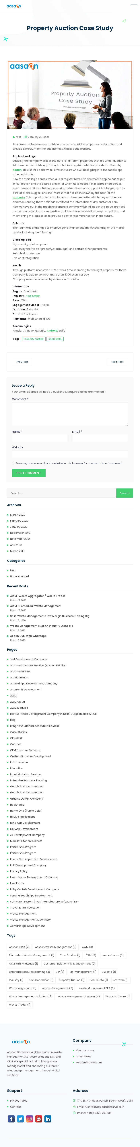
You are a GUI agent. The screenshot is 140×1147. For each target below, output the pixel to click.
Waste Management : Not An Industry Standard (41, 626)
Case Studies (18, 732)
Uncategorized (19, 576)
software (121, 980)
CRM (91, 955)
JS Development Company (27, 835)
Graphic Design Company (26, 798)
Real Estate (55, 339)
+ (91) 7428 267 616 (99, 1113)
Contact (15, 744)
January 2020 (18, 527)
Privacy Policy (18, 871)
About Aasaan (19, 677)
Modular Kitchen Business (26, 841)
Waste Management (23, 913)
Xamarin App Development (27, 926)
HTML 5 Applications (22, 817)
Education (16, 768)
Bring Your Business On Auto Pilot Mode (35, 726)
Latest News (83, 1056)
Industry (16, 980)
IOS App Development (24, 829)
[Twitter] (20, 1119)
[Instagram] (29, 1119)
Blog (12, 570)
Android (52, 330)
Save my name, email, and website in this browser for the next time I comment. (69, 463)
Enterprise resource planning (28, 780)
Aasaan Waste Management (56, 947)
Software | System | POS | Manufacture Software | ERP (44, 901)
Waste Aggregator (22, 988)
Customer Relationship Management (70, 963)
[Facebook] (11, 1119)
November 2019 (20, 539)
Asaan (17, 170)
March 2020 (17, 515)
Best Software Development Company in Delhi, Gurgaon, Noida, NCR (53, 714)
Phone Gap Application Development (33, 859)
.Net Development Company (28, 659)
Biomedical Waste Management (31, 955)
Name (17, 431)
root (18, 137)
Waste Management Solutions (30, 996)
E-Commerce (19, 762)
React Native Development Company (34, 877)
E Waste (109, 972)
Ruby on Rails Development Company (34, 889)
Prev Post (22, 362)
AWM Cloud (17, 702)
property (19, 197)
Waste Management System (79, 996)
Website (17, 447)
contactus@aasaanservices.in (104, 1107)
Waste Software (117, 996)
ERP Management (83, 972)
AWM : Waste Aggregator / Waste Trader (37, 596)
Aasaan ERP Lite (20, 671)
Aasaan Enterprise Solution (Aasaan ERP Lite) (38, 665)
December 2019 (20, 533)
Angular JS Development (26, 689)
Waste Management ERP (97, 988)
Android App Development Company (33, 683)
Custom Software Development (30, 756)
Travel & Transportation (25, 907)
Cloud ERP (16, 738)
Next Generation (41, 980)
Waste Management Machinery (30, 919)
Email (77, 431)
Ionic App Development (25, 823)
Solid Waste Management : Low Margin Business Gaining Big (49, 616)
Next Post (117, 362)
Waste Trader (19, 1004)
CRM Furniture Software (25, 750)
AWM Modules (19, 708)
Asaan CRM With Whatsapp (28, 636)
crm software (113, 955)
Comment (20, 399)
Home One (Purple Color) (26, 811)
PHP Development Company (28, 865)
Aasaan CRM (19, 947)
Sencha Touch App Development (31, 895)
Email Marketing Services (26, 774)
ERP (60, 972)
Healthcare (17, 805)
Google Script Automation (26, 786)
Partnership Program (23, 847)
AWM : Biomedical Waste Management (35, 606)
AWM (13, 695)
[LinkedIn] (47, 1119)
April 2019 (16, 545)
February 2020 (19, 521)
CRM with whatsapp (23, 963)
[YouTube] (38, 1119)
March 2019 (17, 551)
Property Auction (34, 339)
